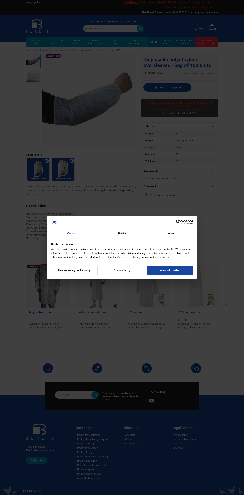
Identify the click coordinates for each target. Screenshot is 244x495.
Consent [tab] (72, 233)
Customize (120, 270)
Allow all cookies (170, 270)
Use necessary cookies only (74, 270)
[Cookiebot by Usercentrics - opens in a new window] (178, 222)
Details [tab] (122, 233)
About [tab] (171, 233)
